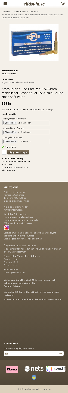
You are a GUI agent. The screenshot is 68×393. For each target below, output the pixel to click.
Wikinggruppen (43, 389)
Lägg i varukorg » (18, 152)
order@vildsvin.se (20, 200)
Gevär (33, 11)
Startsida (6, 11)
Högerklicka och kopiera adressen (18, 82)
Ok (60, 353)
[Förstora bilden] (34, 42)
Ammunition (20, 11)
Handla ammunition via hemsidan (21, 220)
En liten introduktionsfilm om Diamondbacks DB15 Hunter (33, 299)
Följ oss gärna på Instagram (18, 223)
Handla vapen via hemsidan (18, 217)
